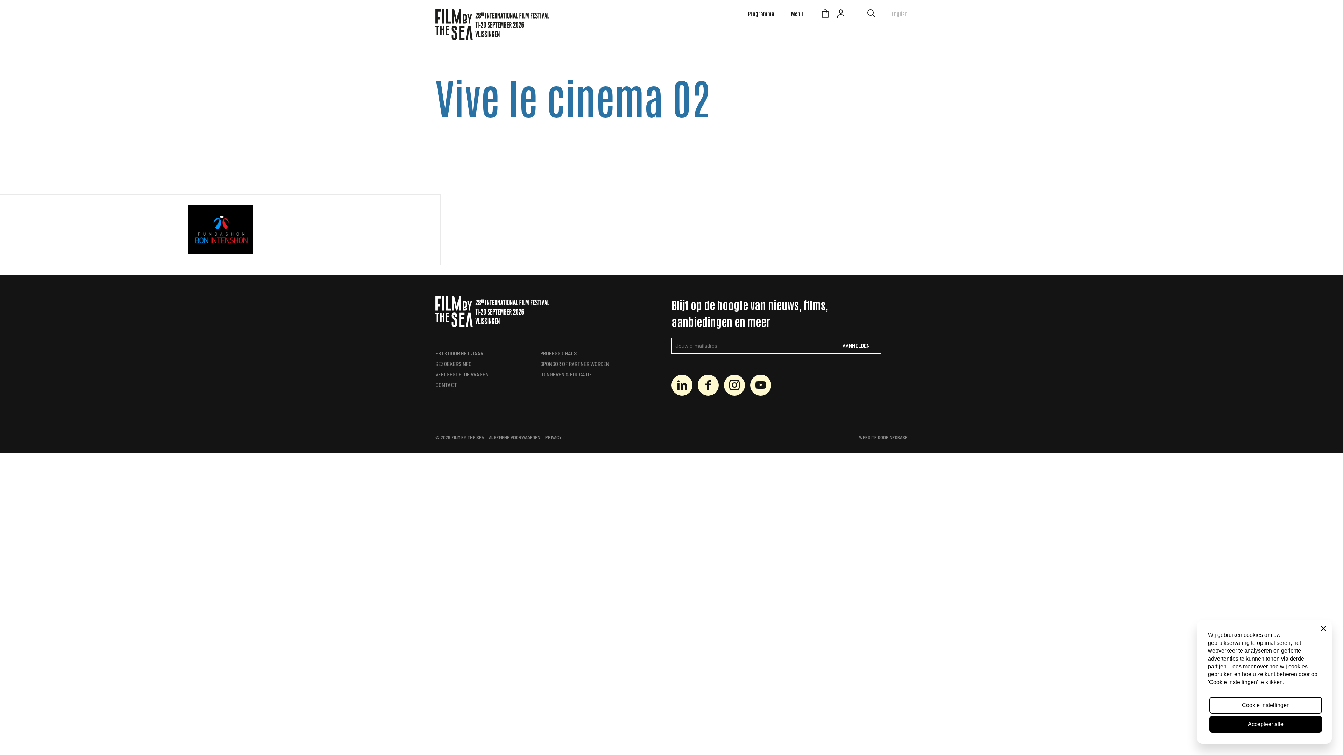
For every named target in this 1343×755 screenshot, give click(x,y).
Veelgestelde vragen (462, 374)
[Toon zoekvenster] (871, 14)
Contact (446, 384)
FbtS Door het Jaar (459, 353)
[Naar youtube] (760, 385)
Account (841, 14)
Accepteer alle (1266, 724)
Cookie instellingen (1266, 705)
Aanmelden (856, 345)
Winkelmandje (825, 14)
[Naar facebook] (708, 385)
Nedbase (899, 437)
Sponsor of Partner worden (574, 363)
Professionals (558, 353)
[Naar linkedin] (682, 385)
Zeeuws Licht (856, 14)
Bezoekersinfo (453, 363)
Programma (761, 13)
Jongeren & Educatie (566, 374)
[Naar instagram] (734, 385)
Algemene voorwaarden (514, 437)
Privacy (553, 437)
